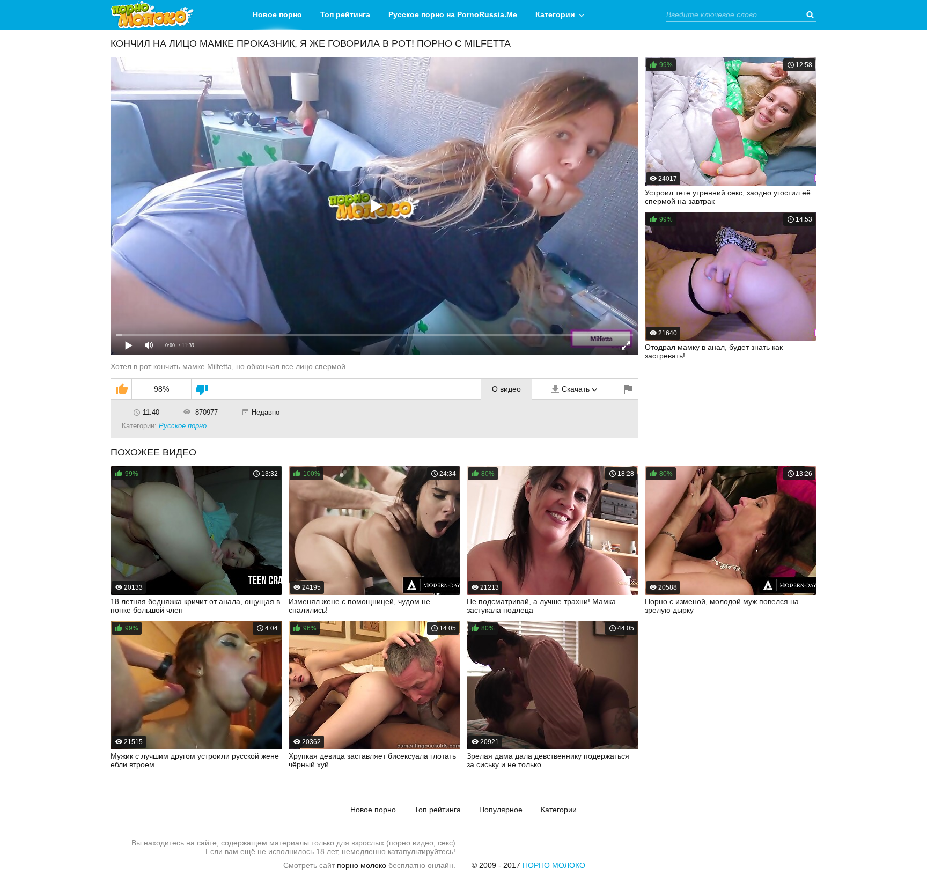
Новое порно (277, 14)
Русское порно (183, 426)
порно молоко (361, 865)
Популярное (501, 809)
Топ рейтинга (345, 14)
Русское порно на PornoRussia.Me (452, 14)
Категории (555, 14)
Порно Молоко (554, 865)
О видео (506, 389)
